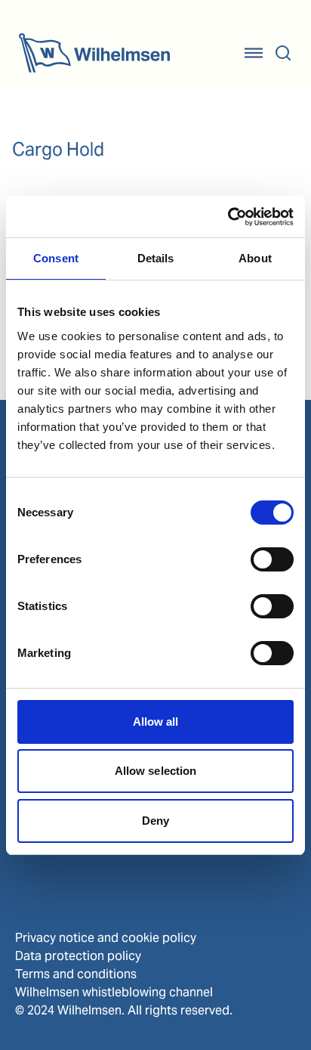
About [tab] (255, 258)
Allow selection (156, 770)
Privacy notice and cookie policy (105, 938)
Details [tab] (155, 258)
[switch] (272, 559)
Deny (155, 820)
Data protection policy (78, 956)
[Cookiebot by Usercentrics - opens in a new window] (228, 217)
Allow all (156, 721)
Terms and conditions (76, 974)
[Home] (94, 53)
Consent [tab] (56, 258)
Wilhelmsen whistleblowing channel (114, 992)
